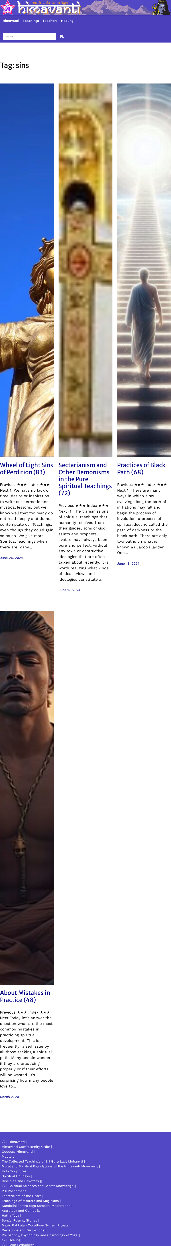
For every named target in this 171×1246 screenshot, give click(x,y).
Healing (67, 21)
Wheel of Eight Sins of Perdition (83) (26, 469)
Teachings (31, 21)
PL (62, 36)
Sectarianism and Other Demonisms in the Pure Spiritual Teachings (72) (85, 479)
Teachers (50, 21)
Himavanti (11, 21)
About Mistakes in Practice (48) (25, 996)
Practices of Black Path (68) (141, 469)
